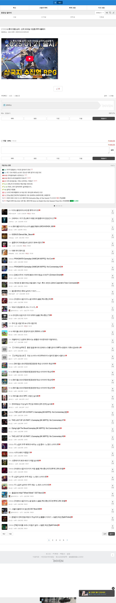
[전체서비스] (113, 2)
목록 (12, 118)
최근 (4, 534)
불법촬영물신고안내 (76, 557)
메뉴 (2, 113)
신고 (10, 96)
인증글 (101, 17)
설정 (68, 554)
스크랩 (111, 96)
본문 (35, 118)
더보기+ (113, 165)
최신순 (14, 141)
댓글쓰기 (103, 118)
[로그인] (109, 2)
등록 (112, 150)
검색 (105, 534)
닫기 (113, 588)
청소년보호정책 (61, 557)
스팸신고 (17, 96)
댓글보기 (103, 158)
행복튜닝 (4, 32)
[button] (54, 205)
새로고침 (112, 141)
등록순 (9, 141)
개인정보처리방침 (47, 557)
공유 (105, 96)
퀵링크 (62, 554)
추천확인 (4, 96)
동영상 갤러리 (6, 13)
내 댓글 (43, 17)
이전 (58, 118)
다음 (81, 118)
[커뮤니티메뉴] (2, 2)
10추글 (72, 17)
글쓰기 (114, 13)
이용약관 (36, 557)
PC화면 (55, 554)
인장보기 (7, 113)
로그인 (48, 554)
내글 (14, 17)
